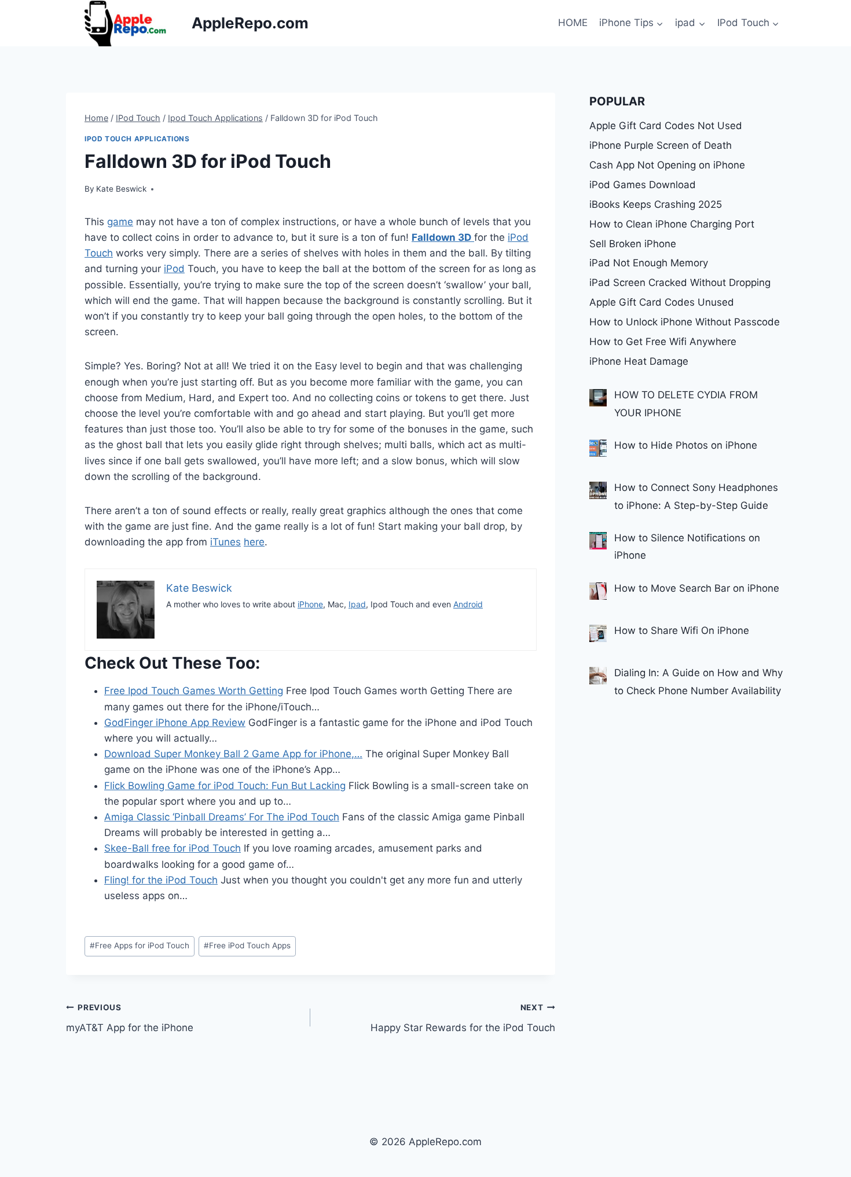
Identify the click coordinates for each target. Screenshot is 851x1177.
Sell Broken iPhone (632, 244)
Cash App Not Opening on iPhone (667, 165)
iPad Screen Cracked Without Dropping (680, 282)
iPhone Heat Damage (638, 361)
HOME (573, 22)
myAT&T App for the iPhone (129, 1018)
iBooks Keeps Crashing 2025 (655, 204)
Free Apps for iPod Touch (139, 945)
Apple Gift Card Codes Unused (661, 302)
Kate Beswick (121, 188)
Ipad (357, 604)
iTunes (225, 542)
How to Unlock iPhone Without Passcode (684, 322)
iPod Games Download (642, 184)
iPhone (310, 604)
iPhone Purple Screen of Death (660, 145)
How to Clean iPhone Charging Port (671, 224)
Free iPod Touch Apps (247, 945)
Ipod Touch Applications (137, 138)
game (120, 222)
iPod (174, 268)
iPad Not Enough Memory (648, 263)
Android (468, 604)
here (254, 542)
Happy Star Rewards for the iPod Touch (463, 1018)
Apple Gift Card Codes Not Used (665, 125)
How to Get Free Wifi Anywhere (662, 341)
